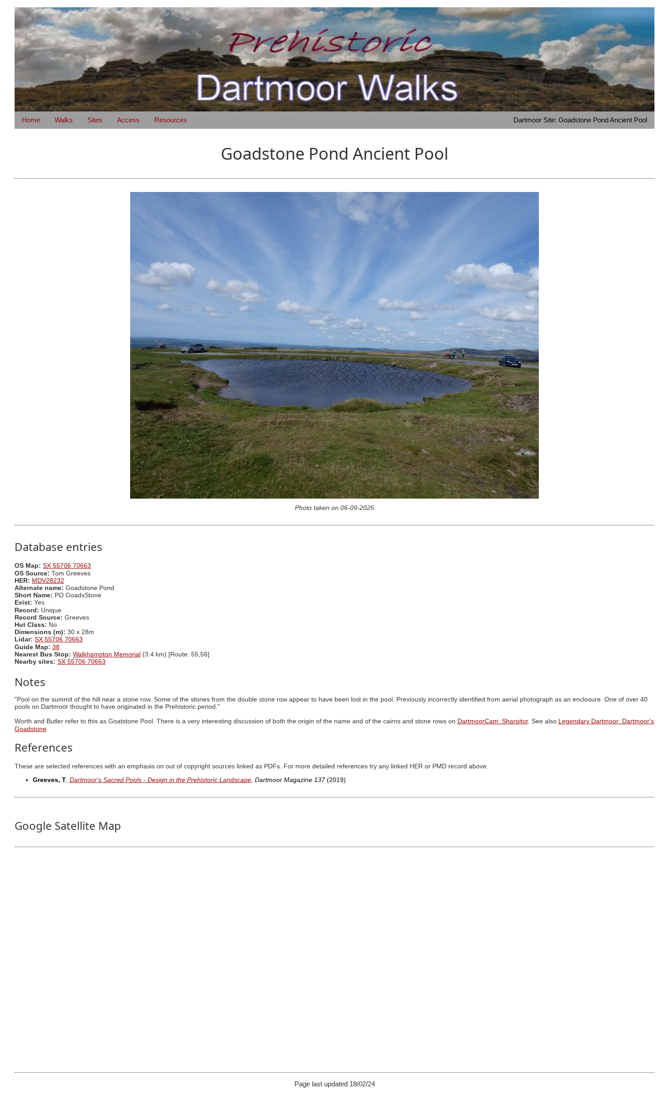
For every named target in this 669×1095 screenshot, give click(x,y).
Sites (94, 120)
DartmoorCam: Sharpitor (492, 721)
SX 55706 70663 (67, 565)
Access (128, 120)
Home (31, 120)
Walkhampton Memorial (107, 654)
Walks (64, 120)
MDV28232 (48, 580)
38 (56, 647)
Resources (170, 120)
